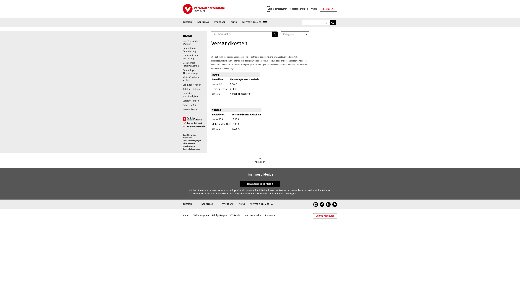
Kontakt (186, 215)
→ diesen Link (281, 193)
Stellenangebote (201, 215)
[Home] (204, 9)
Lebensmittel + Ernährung (190, 57)
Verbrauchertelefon (277, 9)
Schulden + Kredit (192, 84)
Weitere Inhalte (251, 22)
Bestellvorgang (189, 146)
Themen (187, 22)
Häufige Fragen (219, 215)
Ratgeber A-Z (189, 105)
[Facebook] (321, 204)
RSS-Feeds (235, 215)
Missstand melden (299, 9)
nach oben (260, 162)
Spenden (328, 8)
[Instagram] (315, 204)
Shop (234, 22)
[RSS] (334, 204)
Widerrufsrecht (189, 143)
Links (245, 215)
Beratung (203, 22)
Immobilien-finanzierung (189, 50)
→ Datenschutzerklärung (227, 193)
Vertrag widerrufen (325, 216)
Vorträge (219, 22)
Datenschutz (256, 215)
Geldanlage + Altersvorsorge (190, 72)
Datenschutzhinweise (191, 149)
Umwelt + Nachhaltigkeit (190, 95)
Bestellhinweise (189, 135)
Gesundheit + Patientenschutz (191, 64)
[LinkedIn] (328, 204)
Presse (314, 9)
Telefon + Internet (192, 89)
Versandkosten (190, 109)
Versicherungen (191, 100)
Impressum (270, 215)
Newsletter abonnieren (260, 183)
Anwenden (333, 22)
